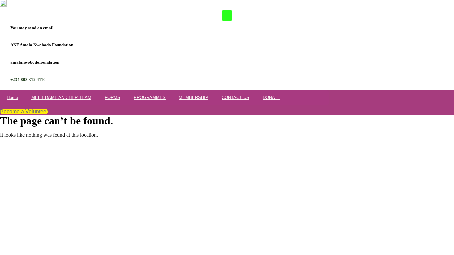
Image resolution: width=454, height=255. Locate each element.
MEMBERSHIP (193, 97)
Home (12, 97)
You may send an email (32, 27)
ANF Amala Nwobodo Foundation (41, 44)
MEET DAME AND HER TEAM (61, 97)
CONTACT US (235, 97)
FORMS (112, 97)
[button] (227, 15)
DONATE (271, 97)
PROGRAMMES (150, 97)
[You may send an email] (2, 28)
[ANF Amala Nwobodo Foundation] (2, 45)
